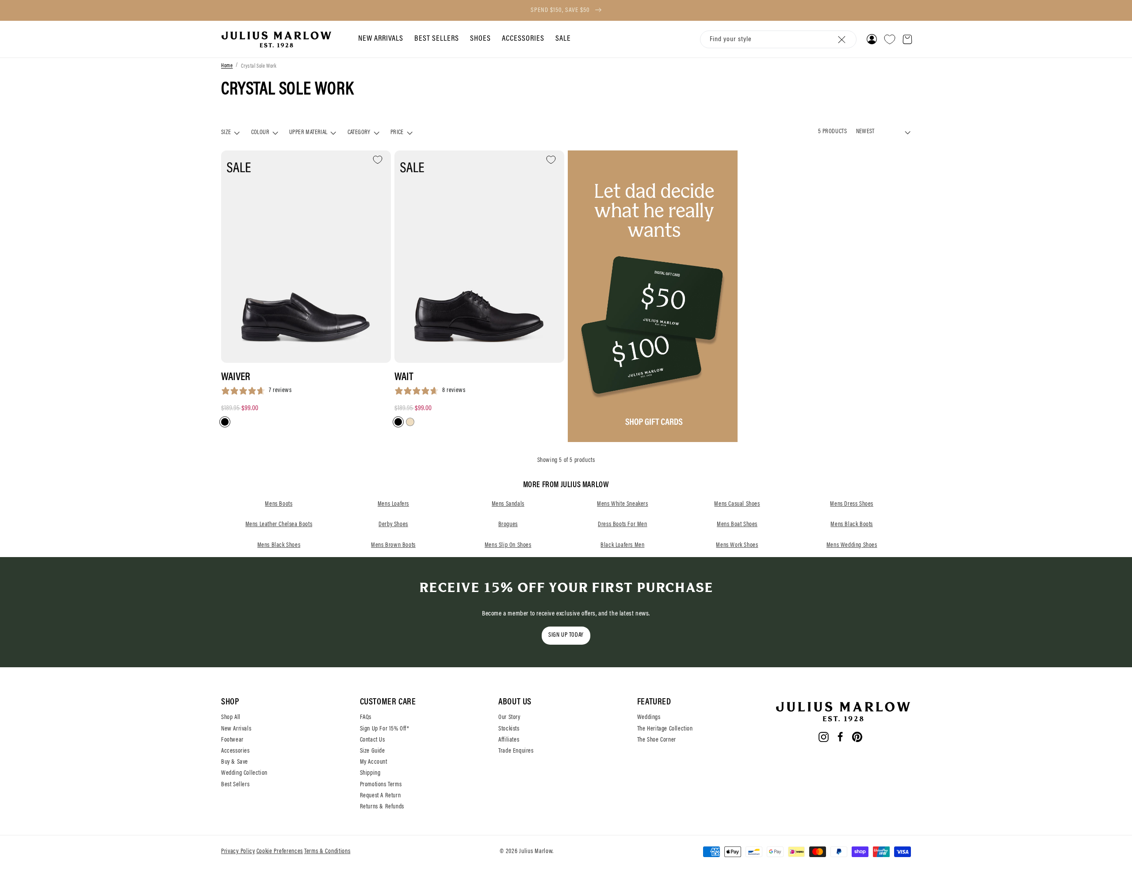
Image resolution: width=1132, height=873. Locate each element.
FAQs (365, 718)
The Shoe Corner (656, 740)
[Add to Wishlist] (377, 160)
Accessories (235, 751)
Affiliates (508, 740)
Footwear (232, 740)
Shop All (231, 718)
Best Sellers (235, 785)
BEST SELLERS (436, 39)
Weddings (649, 718)
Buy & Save (234, 762)
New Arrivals (236, 729)
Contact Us (372, 740)
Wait (403, 377)
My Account (373, 762)
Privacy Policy (238, 852)
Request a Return (380, 796)
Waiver (235, 377)
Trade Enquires (515, 751)
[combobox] (778, 40)
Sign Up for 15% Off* (384, 729)
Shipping (370, 773)
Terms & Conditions (327, 852)
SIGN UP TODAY (566, 635)
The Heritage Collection (665, 729)
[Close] (842, 39)
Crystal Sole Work (258, 66)
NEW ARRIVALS (380, 39)
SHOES (480, 39)
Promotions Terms (381, 785)
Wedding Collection (244, 773)
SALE (563, 39)
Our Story (509, 718)
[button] (380, 39)
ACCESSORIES (523, 39)
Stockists (508, 729)
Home (227, 66)
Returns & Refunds (382, 807)
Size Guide (372, 751)
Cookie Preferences (279, 852)
